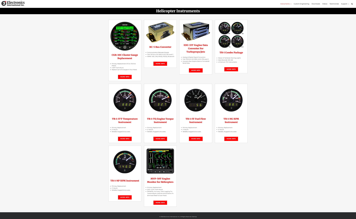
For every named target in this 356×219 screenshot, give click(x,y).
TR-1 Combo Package (231, 52)
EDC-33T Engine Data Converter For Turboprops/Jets (196, 48)
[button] (352, 4)
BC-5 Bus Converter (160, 47)
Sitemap (194, 216)
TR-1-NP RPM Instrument (124, 180)
